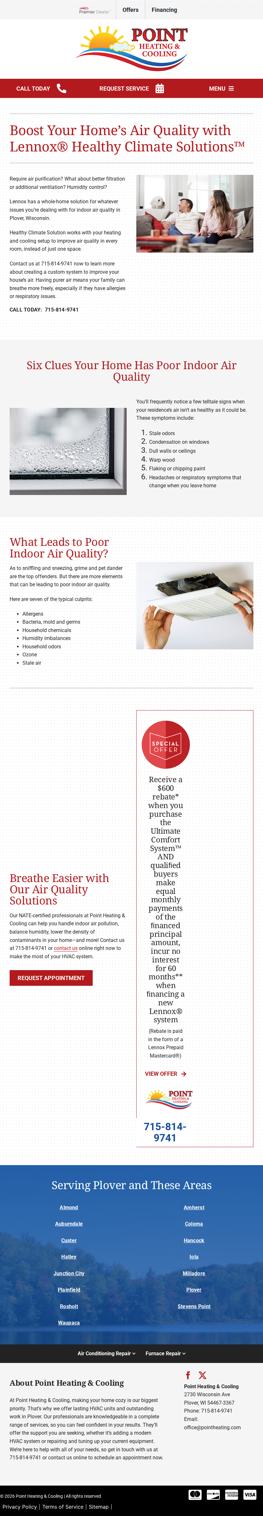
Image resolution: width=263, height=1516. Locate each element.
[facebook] (188, 1375)
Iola (194, 1257)
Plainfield (69, 1290)
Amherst (194, 1207)
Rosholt (69, 1306)
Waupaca (69, 1323)
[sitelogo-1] (131, 28)
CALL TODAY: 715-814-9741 (44, 310)
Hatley (68, 1257)
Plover (193, 1290)
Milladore (194, 1273)
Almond (69, 1207)
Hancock (194, 1240)
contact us (66, 948)
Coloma (194, 1224)
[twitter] (203, 1375)
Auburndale (69, 1224)
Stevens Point (194, 1306)
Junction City (69, 1273)
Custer (69, 1240)
